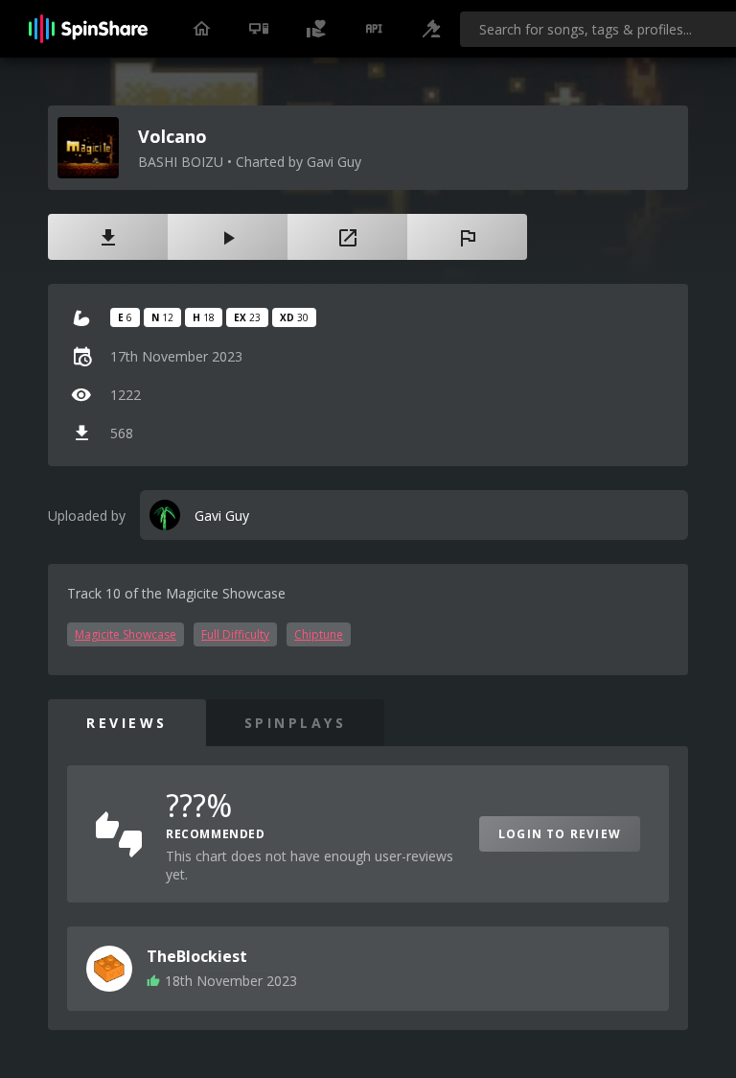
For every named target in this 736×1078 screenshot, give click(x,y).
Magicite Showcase (125, 634)
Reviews (127, 723)
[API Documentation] (373, 29)
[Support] (316, 29)
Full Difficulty (235, 634)
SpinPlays (295, 723)
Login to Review (559, 834)
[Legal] (431, 29)
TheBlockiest (197, 956)
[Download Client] (259, 29)
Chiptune (318, 634)
